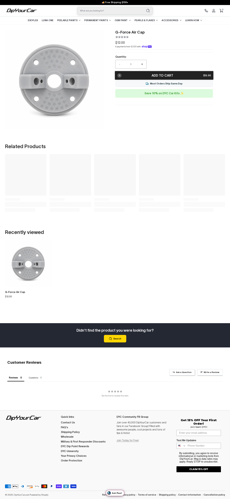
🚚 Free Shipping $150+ (115, 2)
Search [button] (117, 338)
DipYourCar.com (21, 495)
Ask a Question (184, 372)
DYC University (70, 451)
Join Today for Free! (128, 440)
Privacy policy (127, 495)
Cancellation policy (214, 495)
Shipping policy (167, 495)
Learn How (192, 20)
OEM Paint (121, 20)
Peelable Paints (67, 20)
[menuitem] (87, 422)
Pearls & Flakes (145, 20)
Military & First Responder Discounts (83, 441)
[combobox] (110, 10)
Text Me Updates (186, 440)
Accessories (170, 20)
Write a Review (211, 372)
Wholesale (67, 436)
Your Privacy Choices (74, 455)
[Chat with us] (206, 11)
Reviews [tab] (13, 377)
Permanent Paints (96, 20)
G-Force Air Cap (15, 292)
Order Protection (71, 460)
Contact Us (68, 422)
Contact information (189, 495)
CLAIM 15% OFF (198, 469)
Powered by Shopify (39, 495)
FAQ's (64, 427)
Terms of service (147, 495)
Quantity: (121, 56)
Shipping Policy (70, 432)
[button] (221, 11)
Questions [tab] (33, 377)
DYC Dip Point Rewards (75, 446)
